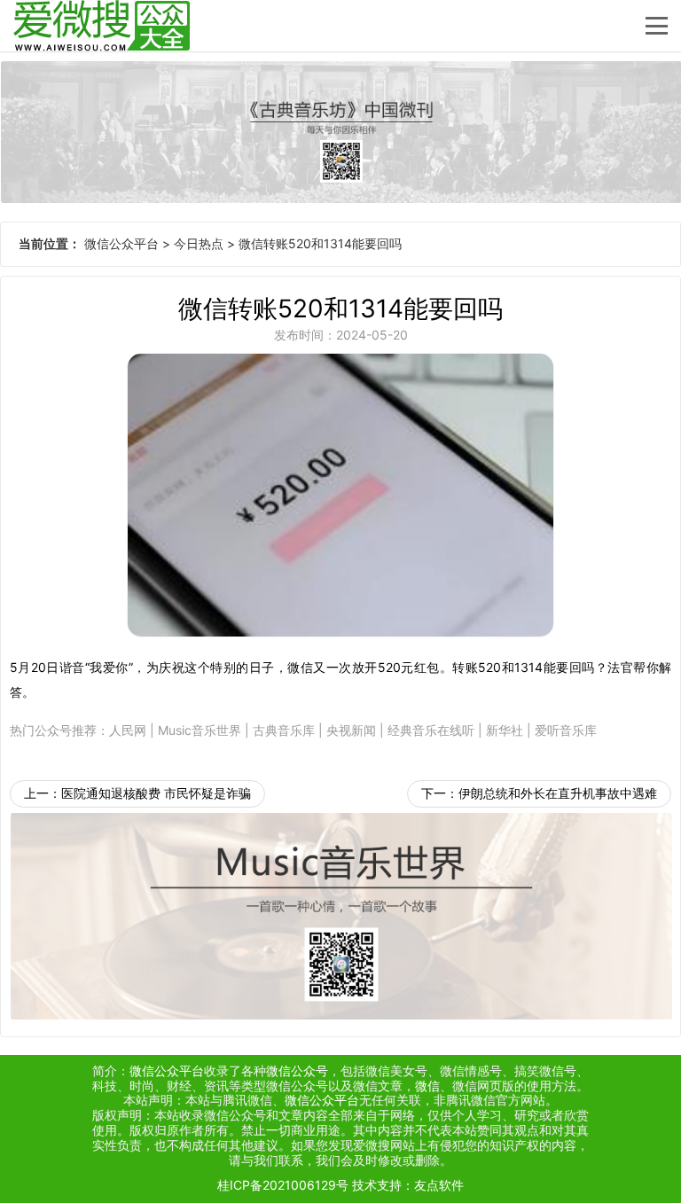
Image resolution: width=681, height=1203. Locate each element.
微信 (427, 1085)
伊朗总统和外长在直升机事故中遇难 (557, 793)
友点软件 (439, 1184)
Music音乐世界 (199, 730)
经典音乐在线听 (430, 730)
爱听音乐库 (566, 730)
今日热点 (198, 243)
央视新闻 (351, 730)
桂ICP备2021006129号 (282, 1184)
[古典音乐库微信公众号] (340, 132)
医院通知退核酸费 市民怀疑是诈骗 (156, 793)
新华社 (504, 730)
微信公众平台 (121, 243)
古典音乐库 (284, 730)
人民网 (127, 730)
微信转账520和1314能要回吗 (320, 243)
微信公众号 (297, 1070)
